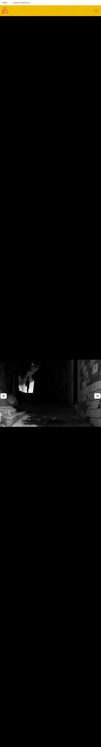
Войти (4, 3)
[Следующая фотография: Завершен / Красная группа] (97, 396)
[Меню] (96, 10)
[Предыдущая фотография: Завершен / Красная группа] (3, 396)
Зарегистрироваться (21, 3)
